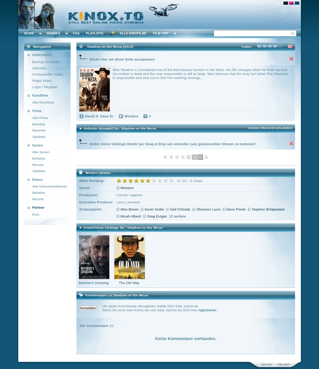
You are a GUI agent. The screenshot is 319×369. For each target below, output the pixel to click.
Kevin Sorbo (154, 209)
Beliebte (38, 124)
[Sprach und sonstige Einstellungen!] (112, 33)
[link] (159, 14)
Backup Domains (45, 62)
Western (127, 188)
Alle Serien (41, 152)
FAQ (76, 33)
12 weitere (177, 216)
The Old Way (129, 283)
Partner (38, 207)
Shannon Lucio (208, 209)
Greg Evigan (157, 216)
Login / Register (44, 87)
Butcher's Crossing (94, 283)
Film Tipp (160, 33)
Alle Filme (40, 118)
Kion (35, 214)
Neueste (39, 130)
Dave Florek (236, 209)
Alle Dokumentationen (49, 186)
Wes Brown (129, 209)
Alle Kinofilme (133, 33)
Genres (53, 33)
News (29, 33)
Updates (39, 137)
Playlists (94, 33)
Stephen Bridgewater (268, 209)
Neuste (38, 165)
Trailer (246, 46)
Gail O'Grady (180, 209)
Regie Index (41, 80)
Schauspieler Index (47, 74)
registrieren (207, 310)
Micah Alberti (130, 216)
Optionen (39, 68)
